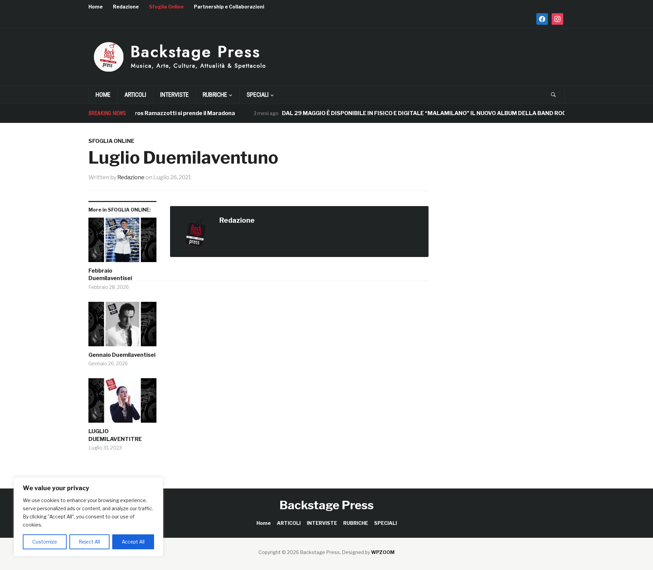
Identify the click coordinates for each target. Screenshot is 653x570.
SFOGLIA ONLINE (111, 141)
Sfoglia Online (166, 7)
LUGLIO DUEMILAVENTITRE (115, 435)
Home (95, 7)
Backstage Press (327, 505)
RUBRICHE (215, 94)
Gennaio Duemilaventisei (121, 355)
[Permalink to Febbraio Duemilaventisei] (122, 242)
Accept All (133, 542)
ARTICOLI (135, 94)
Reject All (89, 542)
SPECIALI (258, 94)
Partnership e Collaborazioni (229, 7)
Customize (44, 542)
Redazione (126, 7)
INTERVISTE (174, 94)
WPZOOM (383, 552)
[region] (88, 516)
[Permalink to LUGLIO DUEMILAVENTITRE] (122, 403)
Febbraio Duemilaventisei (110, 274)
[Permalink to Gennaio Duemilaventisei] (122, 326)
